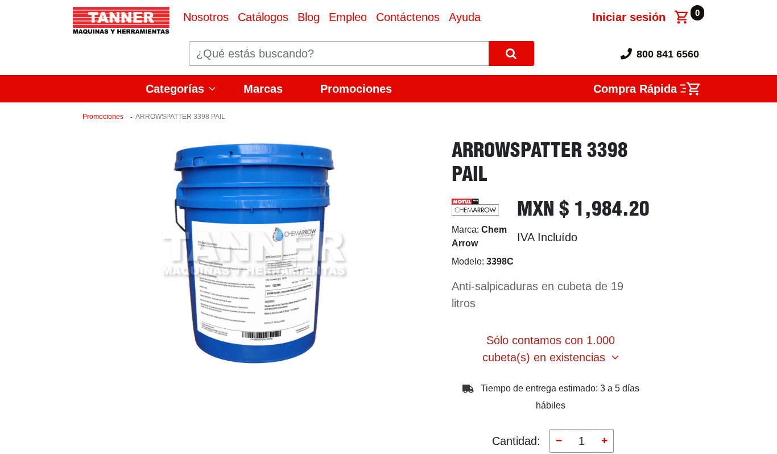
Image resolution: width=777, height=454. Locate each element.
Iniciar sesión (629, 17)
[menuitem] (206, 17)
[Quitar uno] (558, 441)
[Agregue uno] (605, 441)
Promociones (356, 88)
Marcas (263, 88)
